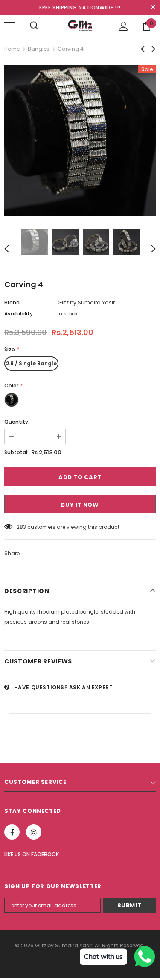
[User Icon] (123, 26)
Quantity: (16, 421)
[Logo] (80, 25)
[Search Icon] (34, 26)
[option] (80, 140)
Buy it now (80, 505)
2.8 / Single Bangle (31, 363)
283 (21, 527)
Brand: (12, 302)
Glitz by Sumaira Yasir (86, 302)
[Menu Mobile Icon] (9, 26)
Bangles (38, 48)
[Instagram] (33, 832)
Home (12, 48)
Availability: (19, 313)
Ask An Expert (91, 687)
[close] (152, 7)
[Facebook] (12, 832)
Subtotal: (16, 452)
